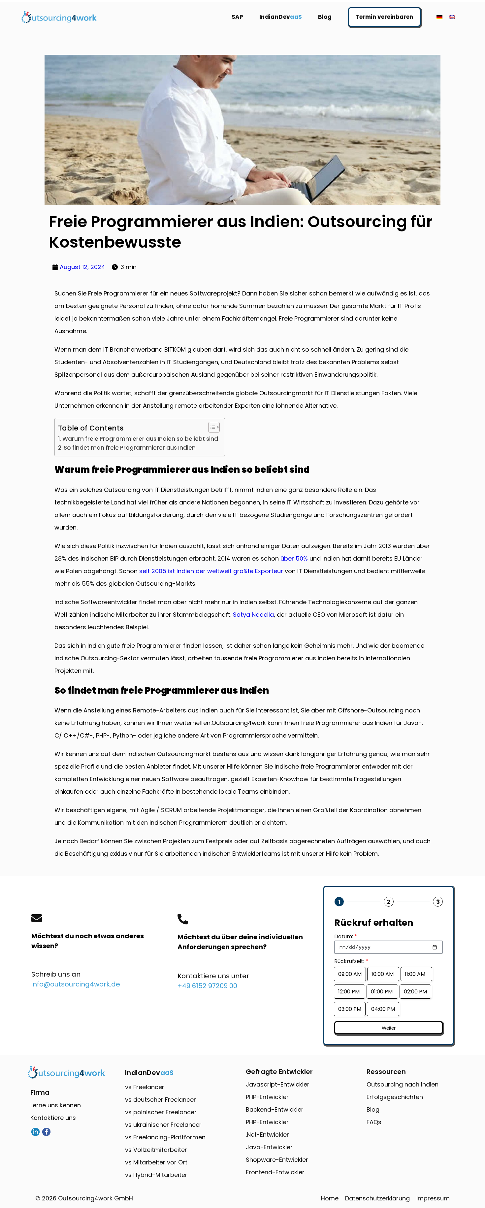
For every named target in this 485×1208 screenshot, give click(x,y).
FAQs (374, 1122)
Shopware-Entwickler (277, 1160)
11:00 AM (416, 974)
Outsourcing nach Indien (402, 1084)
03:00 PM (349, 1009)
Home (330, 1198)
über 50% (293, 558)
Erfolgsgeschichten (395, 1097)
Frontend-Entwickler (275, 1172)
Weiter (389, 1028)
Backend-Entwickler (275, 1109)
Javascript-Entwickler (277, 1084)
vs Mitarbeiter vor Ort (156, 1162)
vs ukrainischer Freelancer (163, 1125)
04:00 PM (383, 1009)
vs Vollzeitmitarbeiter (156, 1150)
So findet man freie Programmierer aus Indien (130, 448)
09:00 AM (350, 974)
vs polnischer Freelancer (161, 1112)
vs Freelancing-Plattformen (165, 1137)
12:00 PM (349, 991)
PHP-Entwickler (267, 1097)
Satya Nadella (253, 614)
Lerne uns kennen (55, 1105)
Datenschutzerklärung (377, 1198)
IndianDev (280, 17)
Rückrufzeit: (351, 961)
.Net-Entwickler (267, 1134)
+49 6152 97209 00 (207, 985)
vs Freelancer (144, 1087)
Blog (325, 17)
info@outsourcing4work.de (75, 984)
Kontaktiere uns (53, 1118)
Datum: (345, 936)
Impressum (433, 1198)
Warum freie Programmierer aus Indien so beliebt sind (140, 439)
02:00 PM (415, 991)
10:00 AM (383, 974)
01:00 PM (382, 991)
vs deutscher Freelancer (160, 1099)
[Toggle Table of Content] (210, 427)
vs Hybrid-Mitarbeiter (156, 1175)
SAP (237, 17)
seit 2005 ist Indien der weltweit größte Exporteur (211, 571)
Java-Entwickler (269, 1147)
